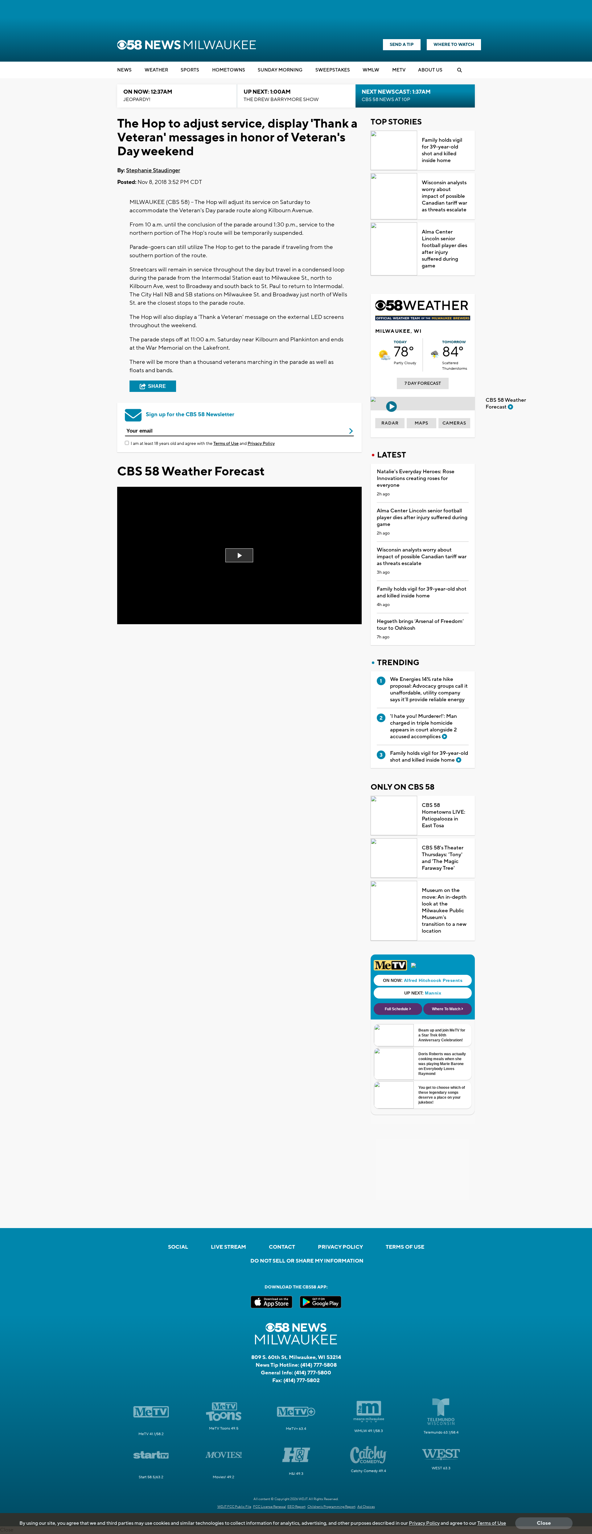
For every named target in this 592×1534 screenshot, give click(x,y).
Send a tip (402, 44)
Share (157, 386)
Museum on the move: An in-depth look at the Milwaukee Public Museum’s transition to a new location (444, 910)
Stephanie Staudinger (153, 170)
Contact (282, 1247)
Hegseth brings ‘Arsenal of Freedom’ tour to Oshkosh (420, 625)
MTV (398, 70)
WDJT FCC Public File (234, 1507)
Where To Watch (454, 44)
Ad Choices (366, 1507)
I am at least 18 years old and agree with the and (203, 443)
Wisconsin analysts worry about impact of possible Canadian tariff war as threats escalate (444, 196)
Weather (156, 70)
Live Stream (228, 1247)
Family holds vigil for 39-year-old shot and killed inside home (442, 150)
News (124, 70)
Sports (190, 70)
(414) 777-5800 (312, 1372)
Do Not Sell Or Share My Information (307, 1261)
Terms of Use (226, 443)
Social (178, 1247)
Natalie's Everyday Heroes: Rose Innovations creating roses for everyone (415, 478)
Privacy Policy (261, 443)
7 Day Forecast (423, 383)
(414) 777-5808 (318, 1365)
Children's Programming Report (331, 1507)
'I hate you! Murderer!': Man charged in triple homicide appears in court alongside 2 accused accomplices (423, 726)
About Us (430, 70)
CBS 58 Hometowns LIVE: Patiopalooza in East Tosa (443, 815)
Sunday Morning (280, 70)
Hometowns (228, 70)
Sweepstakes (332, 70)
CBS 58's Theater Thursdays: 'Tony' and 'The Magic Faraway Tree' (442, 858)
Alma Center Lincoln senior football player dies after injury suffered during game (444, 249)
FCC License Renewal (269, 1507)
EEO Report (296, 1507)
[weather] (384, 355)
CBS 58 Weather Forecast (506, 403)
